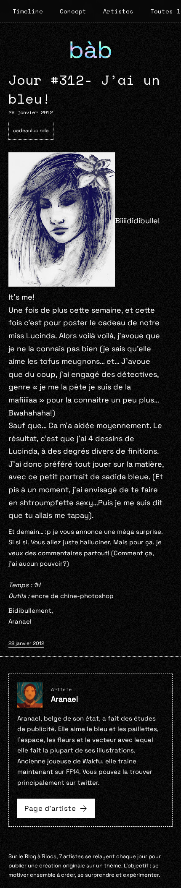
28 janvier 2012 (26, 643)
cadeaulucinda (31, 130)
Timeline (28, 11)
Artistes (118, 11)
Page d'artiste (50, 808)
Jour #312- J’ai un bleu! (84, 89)
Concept (73, 11)
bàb (90, 50)
